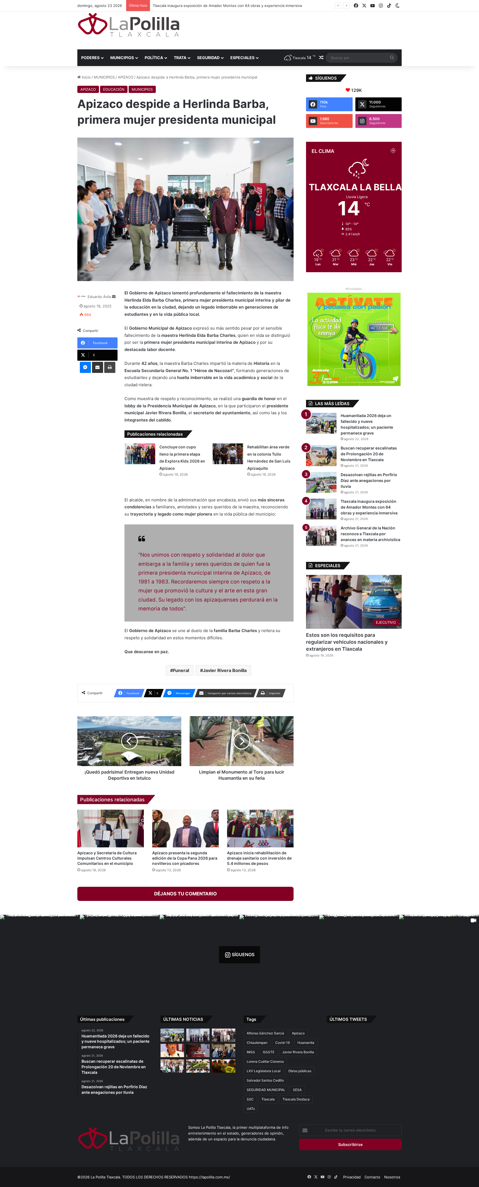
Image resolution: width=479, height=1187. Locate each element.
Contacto (372, 1177)
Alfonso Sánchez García (265, 1033)
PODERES (90, 57)
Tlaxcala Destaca (296, 1099)
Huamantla (305, 1042)
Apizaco (298, 1033)
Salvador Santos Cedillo (265, 1080)
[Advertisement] (295, 29)
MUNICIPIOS (122, 57)
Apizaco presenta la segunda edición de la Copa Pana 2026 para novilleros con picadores (184, 858)
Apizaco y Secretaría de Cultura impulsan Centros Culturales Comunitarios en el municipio (107, 858)
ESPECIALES (242, 57)
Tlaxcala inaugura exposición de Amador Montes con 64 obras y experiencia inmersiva (369, 507)
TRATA (180, 57)
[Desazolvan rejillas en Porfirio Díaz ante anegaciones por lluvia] (321, 482)
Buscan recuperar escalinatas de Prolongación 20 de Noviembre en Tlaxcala (369, 454)
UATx (251, 1109)
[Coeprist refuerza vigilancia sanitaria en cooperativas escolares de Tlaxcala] (172, 1050)
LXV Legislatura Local (264, 1071)
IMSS (251, 1052)
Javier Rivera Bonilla (225, 670)
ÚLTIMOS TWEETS (348, 1019)
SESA (297, 1090)
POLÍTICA (154, 57)
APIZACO (125, 77)
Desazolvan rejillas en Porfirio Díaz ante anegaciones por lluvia (369, 480)
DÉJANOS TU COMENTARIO (185, 893)
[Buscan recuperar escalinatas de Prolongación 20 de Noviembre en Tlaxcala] (321, 455)
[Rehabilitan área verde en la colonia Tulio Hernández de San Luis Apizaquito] (228, 453)
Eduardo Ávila (99, 296)
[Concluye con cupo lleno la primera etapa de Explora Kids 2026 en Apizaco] (140, 453)
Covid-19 (282, 1042)
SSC (250, 1099)
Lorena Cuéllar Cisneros (265, 1061)
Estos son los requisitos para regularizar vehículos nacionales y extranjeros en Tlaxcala (347, 642)
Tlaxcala (268, 1099)
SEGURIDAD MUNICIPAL (266, 1090)
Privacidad (352, 1177)
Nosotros (392, 1177)
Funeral (181, 670)
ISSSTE (268, 1052)
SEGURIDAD (208, 57)
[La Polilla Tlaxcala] (128, 24)
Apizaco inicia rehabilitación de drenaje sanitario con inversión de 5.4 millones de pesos (259, 858)
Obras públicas (299, 1071)
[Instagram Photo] (40, 955)
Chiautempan (257, 1042)
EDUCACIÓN (113, 89)
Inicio (86, 77)
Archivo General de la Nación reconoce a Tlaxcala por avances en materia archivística (226, 5)
